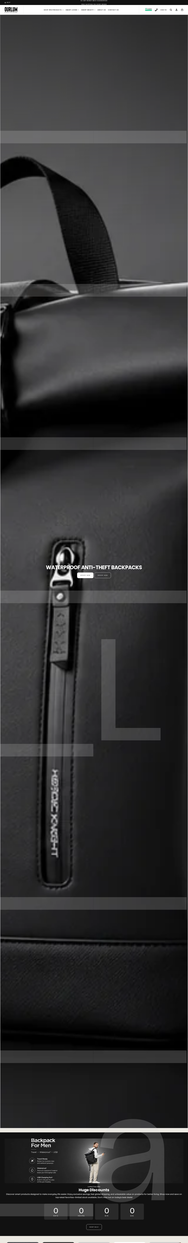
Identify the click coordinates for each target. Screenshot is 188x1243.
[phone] (156, 10)
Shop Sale (94, 1227)
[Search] (171, 10)
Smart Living (71, 10)
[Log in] (176, 10)
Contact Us (113, 10)
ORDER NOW (85, 575)
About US (101, 10)
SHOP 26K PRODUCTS (53, 10)
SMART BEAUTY (87, 10)
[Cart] (182, 10)
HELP (8, 2)
